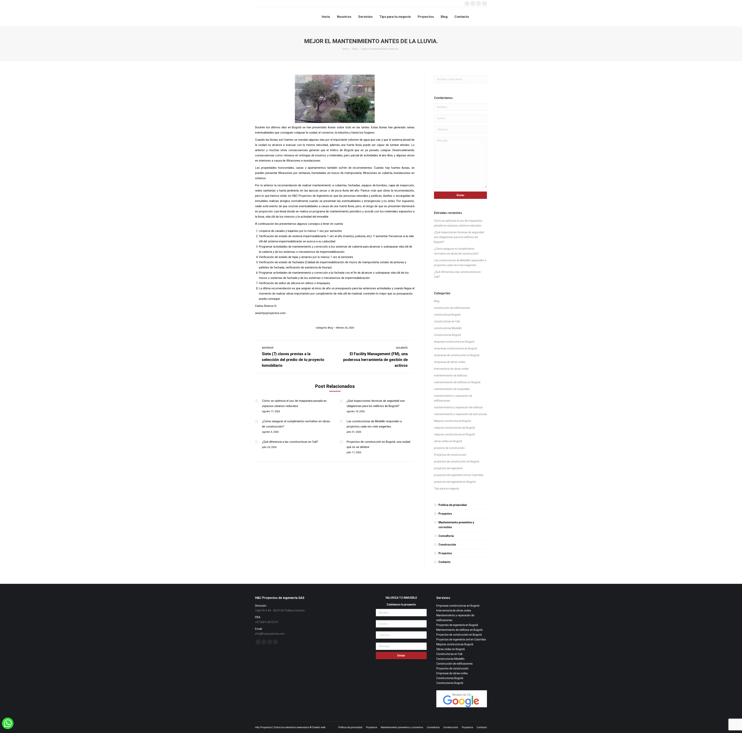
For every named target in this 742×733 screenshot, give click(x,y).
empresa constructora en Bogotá (454, 341)
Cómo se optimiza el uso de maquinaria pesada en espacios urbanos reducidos (294, 403)
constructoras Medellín (448, 328)
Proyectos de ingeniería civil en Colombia (461, 639)
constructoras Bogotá (447, 314)
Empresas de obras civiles (452, 673)
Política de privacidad (452, 505)
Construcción (447, 544)
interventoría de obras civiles (451, 368)
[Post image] (256, 400)
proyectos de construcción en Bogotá (456, 461)
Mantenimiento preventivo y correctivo (456, 525)
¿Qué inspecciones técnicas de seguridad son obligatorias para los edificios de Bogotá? (376, 403)
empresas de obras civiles (449, 362)
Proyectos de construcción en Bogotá (459, 634)
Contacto (444, 562)
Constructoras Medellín (450, 658)
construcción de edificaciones (452, 307)
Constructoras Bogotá (449, 678)
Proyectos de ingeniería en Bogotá (457, 625)
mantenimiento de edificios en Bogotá (457, 382)
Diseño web (319, 727)
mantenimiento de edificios (450, 375)
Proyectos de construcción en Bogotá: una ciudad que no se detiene (378, 444)
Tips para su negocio (446, 488)
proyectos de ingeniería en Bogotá (455, 481)
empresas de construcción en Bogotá (456, 355)
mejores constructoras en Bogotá (454, 434)
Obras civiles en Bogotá (450, 649)
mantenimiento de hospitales (452, 389)
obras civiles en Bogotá (448, 441)
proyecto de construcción (449, 448)
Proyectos (445, 513)
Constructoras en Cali (449, 654)
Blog (330, 327)
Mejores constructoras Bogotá (452, 420)
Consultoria (446, 535)
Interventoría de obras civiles (453, 610)
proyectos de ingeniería (448, 468)
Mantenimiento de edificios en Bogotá (459, 629)
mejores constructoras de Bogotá (454, 427)
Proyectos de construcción (450, 454)
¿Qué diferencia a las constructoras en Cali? (290, 442)
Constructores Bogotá (447, 334)
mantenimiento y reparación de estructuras (460, 414)
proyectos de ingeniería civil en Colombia (458, 475)
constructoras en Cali (447, 321)
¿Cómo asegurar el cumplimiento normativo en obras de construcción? (296, 424)
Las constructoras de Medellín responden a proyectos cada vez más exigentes (374, 424)
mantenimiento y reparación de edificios (458, 407)
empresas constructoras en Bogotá (455, 348)
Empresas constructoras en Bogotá (457, 605)
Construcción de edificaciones (454, 663)
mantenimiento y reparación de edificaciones (453, 398)
